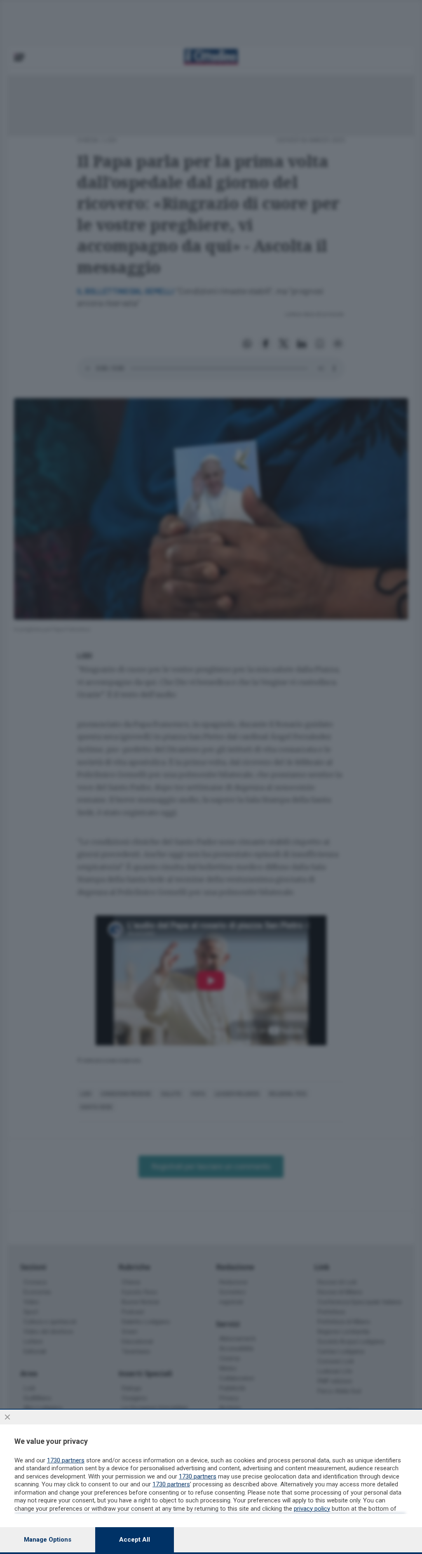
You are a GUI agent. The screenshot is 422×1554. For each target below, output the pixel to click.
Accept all (134, 1539)
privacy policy (312, 1508)
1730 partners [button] (65, 1460)
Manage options (47, 1539)
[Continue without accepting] (7, 1417)
